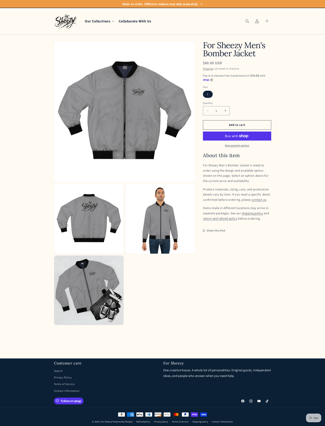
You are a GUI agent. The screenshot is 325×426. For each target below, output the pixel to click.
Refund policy (143, 421)
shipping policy (252, 213)
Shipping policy (200, 421)
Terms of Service (64, 384)
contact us (258, 199)
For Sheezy (106, 421)
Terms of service (180, 421)
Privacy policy (161, 421)
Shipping (208, 68)
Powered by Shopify (122, 421)
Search (58, 371)
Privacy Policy (63, 377)
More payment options (237, 145)
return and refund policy (220, 218)
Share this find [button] (216, 230)
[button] (99, 21)
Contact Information (67, 391)
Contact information (222, 421)
